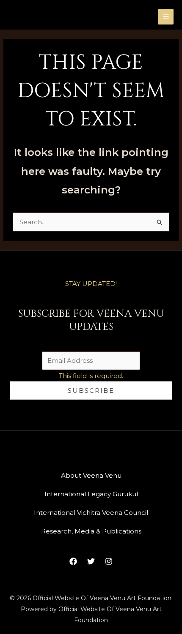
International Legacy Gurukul (91, 494)
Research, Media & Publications (91, 531)
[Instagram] (109, 561)
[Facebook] (73, 561)
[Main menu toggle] (166, 16)
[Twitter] (91, 561)
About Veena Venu (91, 475)
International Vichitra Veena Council (91, 513)
